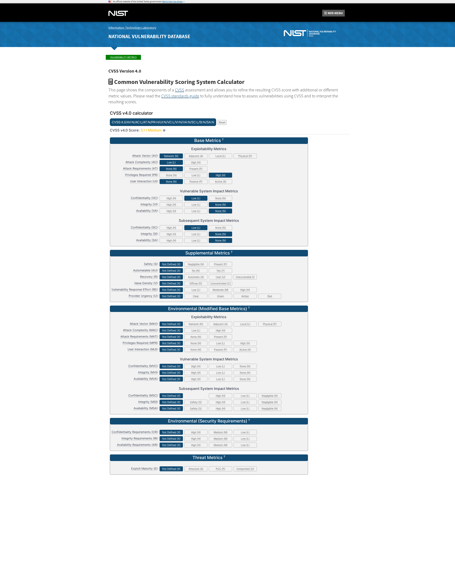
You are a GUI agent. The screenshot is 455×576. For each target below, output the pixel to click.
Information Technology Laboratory (132, 28)
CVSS (179, 90)
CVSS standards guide (180, 96)
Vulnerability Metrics (123, 57)
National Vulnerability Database (149, 36)
